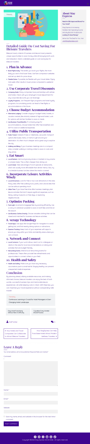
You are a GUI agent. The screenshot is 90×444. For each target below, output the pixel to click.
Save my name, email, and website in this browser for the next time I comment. (31, 418)
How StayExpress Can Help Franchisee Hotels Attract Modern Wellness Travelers (44, 333)
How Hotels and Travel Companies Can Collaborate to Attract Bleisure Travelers (15, 333)
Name (6, 390)
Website (6, 408)
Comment (7, 357)
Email (6, 399)
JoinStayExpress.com (70, 41)
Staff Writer (13, 322)
